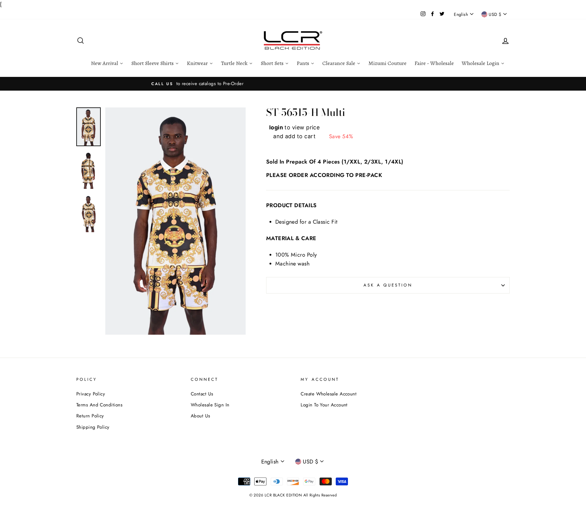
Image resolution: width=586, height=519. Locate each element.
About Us (200, 416)
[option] (293, 83)
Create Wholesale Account (328, 394)
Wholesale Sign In (210, 405)
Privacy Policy (90, 394)
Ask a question (388, 285)
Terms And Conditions (99, 405)
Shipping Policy (93, 427)
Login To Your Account (324, 405)
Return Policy (90, 416)
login (276, 127)
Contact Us (202, 394)
